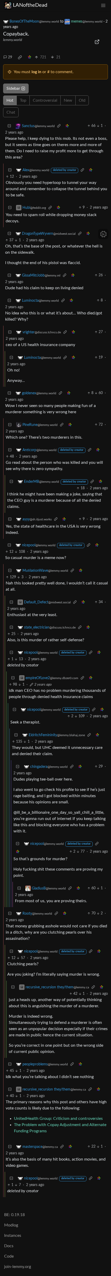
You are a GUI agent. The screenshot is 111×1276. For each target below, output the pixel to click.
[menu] (103, 5)
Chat (10, 112)
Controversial (45, 100)
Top (23, 100)
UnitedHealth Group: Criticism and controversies (58, 1118)
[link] (19, 57)
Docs (8, 1246)
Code (9, 1256)
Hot (9, 100)
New (68, 100)
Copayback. (16, 34)
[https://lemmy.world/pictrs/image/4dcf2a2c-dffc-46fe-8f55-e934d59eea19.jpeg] (97, 42)
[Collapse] (9, 126)
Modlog (11, 1225)
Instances (12, 1235)
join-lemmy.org (17, 1267)
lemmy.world (12, 40)
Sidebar (13, 88)
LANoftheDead (30, 5)
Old (82, 100)
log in (36, 72)
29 (10, 57)
